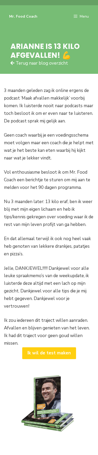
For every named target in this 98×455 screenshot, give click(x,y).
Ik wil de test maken (49, 353)
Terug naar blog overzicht (42, 63)
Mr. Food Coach (23, 16)
